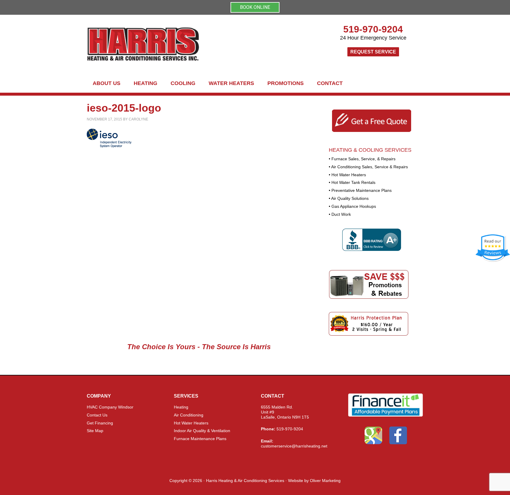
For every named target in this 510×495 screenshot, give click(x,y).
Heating (181, 407)
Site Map (95, 430)
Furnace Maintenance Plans (200, 438)
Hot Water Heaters (191, 423)
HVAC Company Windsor (110, 407)
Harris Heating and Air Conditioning (196, 44)
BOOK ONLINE (255, 7)
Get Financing (100, 423)
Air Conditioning (188, 415)
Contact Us (97, 415)
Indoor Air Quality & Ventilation (202, 430)
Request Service (373, 51)
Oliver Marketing (325, 480)
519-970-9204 (373, 29)
